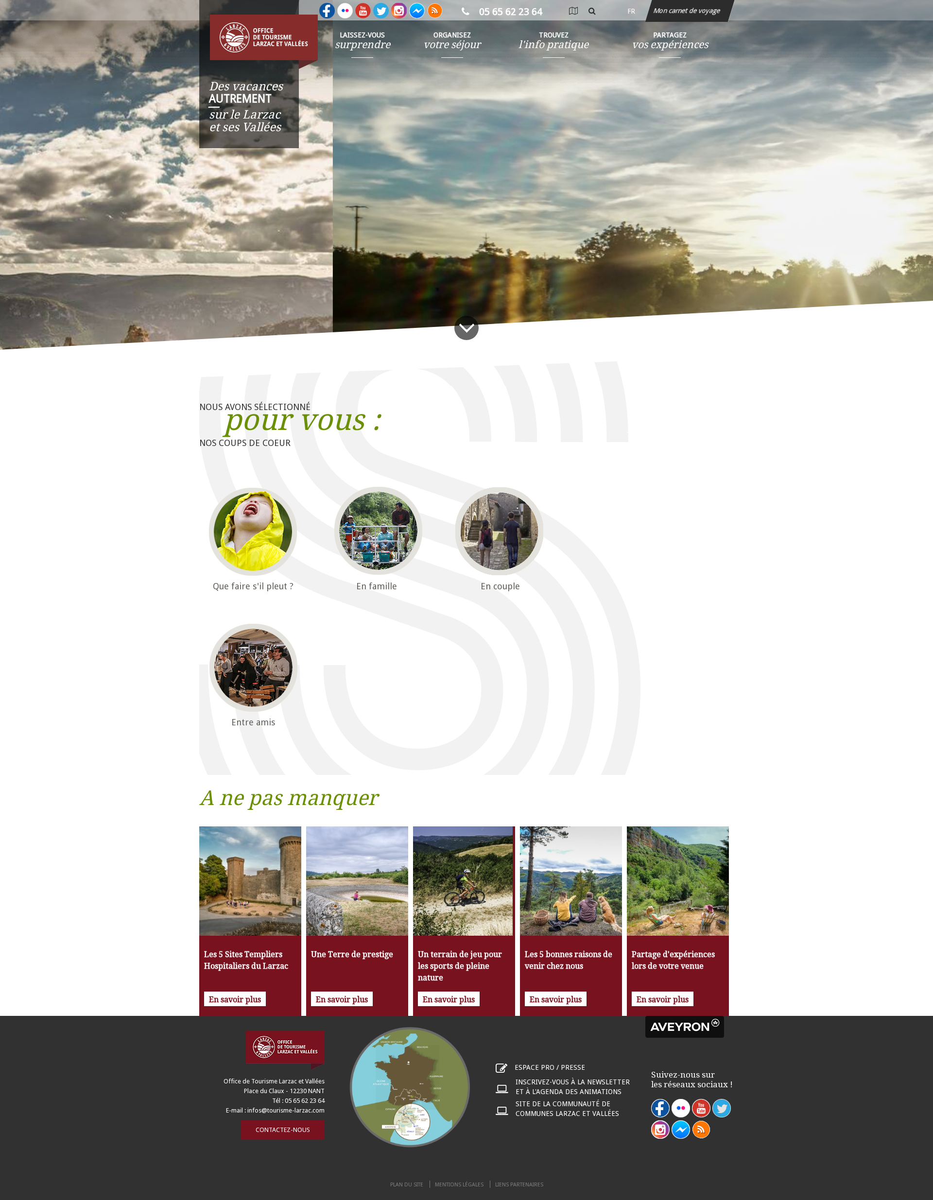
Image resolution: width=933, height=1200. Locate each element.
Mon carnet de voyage (687, 11)
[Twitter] (381, 10)
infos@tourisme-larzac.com (286, 1110)
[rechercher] (592, 11)
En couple (500, 586)
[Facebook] (327, 10)
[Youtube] (363, 10)
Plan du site (406, 1185)
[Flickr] (345, 10)
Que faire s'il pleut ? (253, 586)
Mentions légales (459, 1185)
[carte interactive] (573, 11)
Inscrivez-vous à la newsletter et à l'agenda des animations (573, 1087)
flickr (681, 1108)
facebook (660, 1108)
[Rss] (435, 10)
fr (631, 11)
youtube (701, 1108)
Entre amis (253, 722)
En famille (376, 586)
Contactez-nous (283, 1129)
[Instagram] (399, 10)
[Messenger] (417, 10)
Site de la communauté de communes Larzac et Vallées (567, 1108)
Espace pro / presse (550, 1067)
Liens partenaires (519, 1185)
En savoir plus (235, 999)
